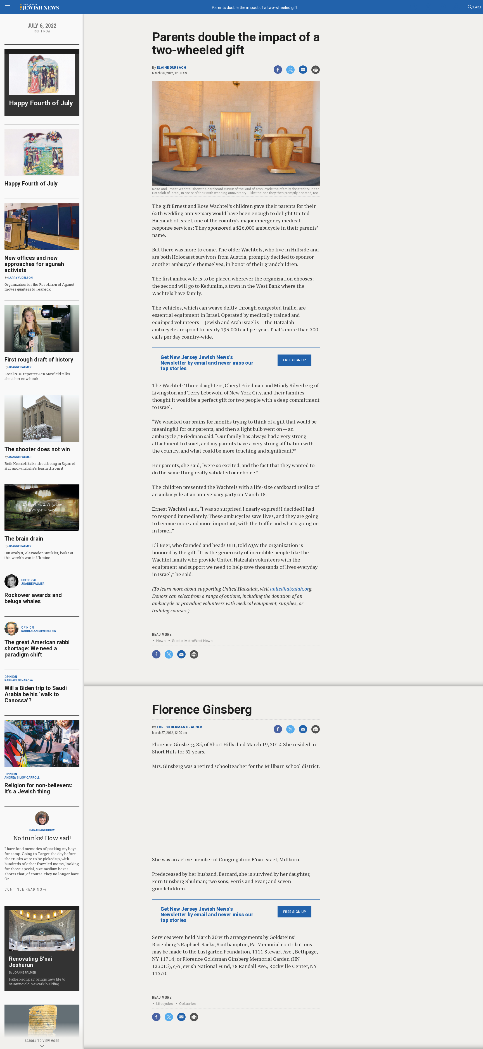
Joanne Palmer (20, 367)
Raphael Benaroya (18, 680)
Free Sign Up (294, 360)
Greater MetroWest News (192, 641)
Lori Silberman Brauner (179, 727)
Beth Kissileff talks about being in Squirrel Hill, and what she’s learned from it (39, 466)
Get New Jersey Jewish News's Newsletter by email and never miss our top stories (207, 363)
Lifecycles (164, 1004)
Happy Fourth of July (41, 103)
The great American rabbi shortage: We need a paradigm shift (37, 648)
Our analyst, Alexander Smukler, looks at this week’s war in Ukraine (38, 555)
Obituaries (187, 1004)
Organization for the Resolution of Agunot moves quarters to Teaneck (39, 287)
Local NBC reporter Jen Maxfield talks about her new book (37, 376)
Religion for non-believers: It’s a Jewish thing (38, 788)
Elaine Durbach (171, 68)
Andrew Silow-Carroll (21, 777)
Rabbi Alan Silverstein (38, 630)
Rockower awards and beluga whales (33, 598)
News (160, 641)
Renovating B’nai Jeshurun (30, 961)
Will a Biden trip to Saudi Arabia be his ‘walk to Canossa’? (35, 694)
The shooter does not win (37, 449)
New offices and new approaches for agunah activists (34, 263)
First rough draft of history (38, 359)
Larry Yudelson (20, 277)
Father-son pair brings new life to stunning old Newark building (37, 981)
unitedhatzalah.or (289, 588)
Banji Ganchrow (42, 830)
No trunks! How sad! (42, 838)
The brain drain (23, 538)
